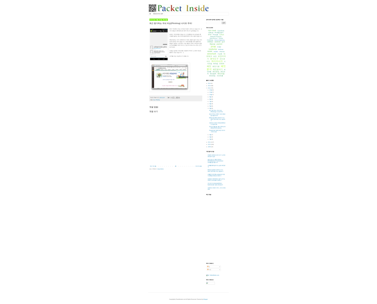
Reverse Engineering (220, 40)
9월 (210, 97)
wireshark (211, 54)
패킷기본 (216, 66)
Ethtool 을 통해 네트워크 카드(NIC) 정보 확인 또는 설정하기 (217, 119)
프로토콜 (220, 76)
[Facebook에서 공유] (177, 98)
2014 (209, 83)
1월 (210, 139)
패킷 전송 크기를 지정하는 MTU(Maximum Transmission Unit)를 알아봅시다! (215, 161)
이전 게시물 (198, 166)
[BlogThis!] (173, 98)
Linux (221, 35)
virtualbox (216, 51)
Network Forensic (216, 36)
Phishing (158, 99)
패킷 (209, 66)
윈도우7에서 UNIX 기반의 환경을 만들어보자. (217, 114)
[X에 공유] (175, 98)
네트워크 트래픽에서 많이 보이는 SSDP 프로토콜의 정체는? (216, 179)
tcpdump (213, 49)
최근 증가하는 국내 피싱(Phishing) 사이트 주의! (216, 111)
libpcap (212, 44)
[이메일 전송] (168, 97)
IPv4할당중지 (219, 32)
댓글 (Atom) (160, 169)
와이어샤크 (217, 61)
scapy (219, 47)
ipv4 (223, 42)
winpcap (222, 51)
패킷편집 (212, 76)
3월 (210, 134)
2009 (209, 146)
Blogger (206, 299)
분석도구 (214, 59)
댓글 (209, 269)
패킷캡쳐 (213, 73)
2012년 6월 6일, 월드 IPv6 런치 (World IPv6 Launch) (217, 127)
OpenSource (213, 38)
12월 (210, 90)
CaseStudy (220, 30)
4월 (210, 108)
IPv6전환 (215, 34)
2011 (209, 142)
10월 (210, 94)
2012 (209, 88)
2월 (210, 137)
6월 (210, 103)
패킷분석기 (218, 69)
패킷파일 (221, 74)
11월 (210, 92)
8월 (210, 99)
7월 (210, 101)
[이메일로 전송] (171, 98)
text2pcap (220, 49)
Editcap (211, 32)
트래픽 (221, 64)
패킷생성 (216, 72)
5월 (210, 106)
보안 (215, 56)
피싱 (154, 99)
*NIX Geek (212, 31)
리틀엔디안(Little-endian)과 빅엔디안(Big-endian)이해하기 (216, 175)
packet (219, 44)
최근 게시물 (153, 166)
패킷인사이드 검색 (158, 13)
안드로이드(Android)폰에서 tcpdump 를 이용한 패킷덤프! (215, 184)
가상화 (219, 54)
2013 (209, 85)
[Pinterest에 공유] (179, 98)
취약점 (215, 63)
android (217, 42)
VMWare (210, 42)
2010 (209, 144)
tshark (209, 51)
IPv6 (209, 35)
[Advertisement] (176, 160)
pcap (213, 46)
